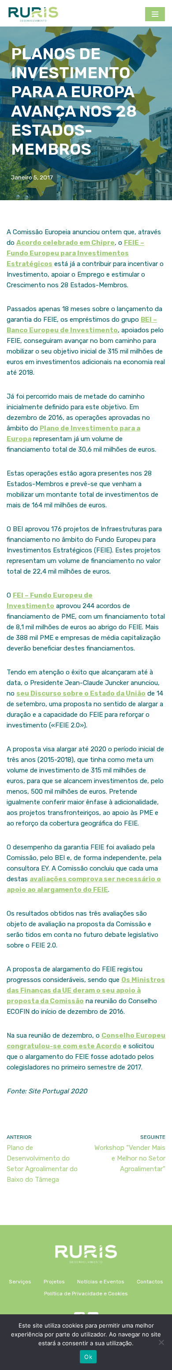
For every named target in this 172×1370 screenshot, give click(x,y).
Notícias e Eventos (100, 1282)
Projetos (54, 1282)
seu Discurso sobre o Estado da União (81, 693)
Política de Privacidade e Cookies (86, 1293)
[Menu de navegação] (155, 14)
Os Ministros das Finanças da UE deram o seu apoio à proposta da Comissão (86, 990)
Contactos (150, 1282)
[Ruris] (33, 14)
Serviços (20, 1282)
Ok (88, 1356)
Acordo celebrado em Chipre (65, 243)
